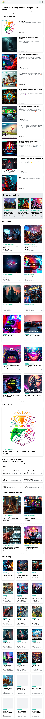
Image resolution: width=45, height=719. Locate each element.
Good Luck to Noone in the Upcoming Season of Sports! (7, 643)
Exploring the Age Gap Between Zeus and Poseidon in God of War (22, 643)
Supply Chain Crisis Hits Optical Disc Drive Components (11, 548)
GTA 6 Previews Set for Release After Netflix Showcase (11, 366)
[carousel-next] (40, 207)
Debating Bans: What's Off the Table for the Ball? (30, 123)
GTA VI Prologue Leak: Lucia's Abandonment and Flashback (10, 517)
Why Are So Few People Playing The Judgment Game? (22, 574)
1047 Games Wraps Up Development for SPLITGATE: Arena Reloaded (16, 457)
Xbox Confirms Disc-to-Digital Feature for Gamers (32, 517)
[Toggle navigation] (42, 2)
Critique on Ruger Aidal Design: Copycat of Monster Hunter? (8, 620)
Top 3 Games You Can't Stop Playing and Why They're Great (11, 396)
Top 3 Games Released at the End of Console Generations (32, 336)
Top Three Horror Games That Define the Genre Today (13, 463)
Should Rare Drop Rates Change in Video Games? (32, 548)
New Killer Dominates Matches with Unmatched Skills (8, 712)
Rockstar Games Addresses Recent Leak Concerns (36, 597)
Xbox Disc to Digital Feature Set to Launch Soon (10, 336)
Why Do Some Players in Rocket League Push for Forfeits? (9, 213)
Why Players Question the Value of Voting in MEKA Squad (22, 689)
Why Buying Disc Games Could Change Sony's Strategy (21, 620)
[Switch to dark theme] (40, 2)
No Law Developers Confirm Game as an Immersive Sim (19, 451)
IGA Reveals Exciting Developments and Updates (32, 277)
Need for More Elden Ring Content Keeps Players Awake (37, 666)
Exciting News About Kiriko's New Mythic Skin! (33, 396)
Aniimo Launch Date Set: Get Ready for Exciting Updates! (32, 366)
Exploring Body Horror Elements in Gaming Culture (12, 461)
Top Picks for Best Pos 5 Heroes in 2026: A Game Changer (7, 574)
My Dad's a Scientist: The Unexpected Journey (30, 71)
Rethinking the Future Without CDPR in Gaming (11, 247)
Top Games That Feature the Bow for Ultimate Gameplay (36, 620)
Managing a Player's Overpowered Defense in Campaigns (37, 689)
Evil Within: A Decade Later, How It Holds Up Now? (31, 158)
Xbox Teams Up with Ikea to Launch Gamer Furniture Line (8, 666)
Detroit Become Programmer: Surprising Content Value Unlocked (22, 712)
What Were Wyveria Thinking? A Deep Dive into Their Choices (8, 597)
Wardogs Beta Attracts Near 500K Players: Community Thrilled (33, 306)
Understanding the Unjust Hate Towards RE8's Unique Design (11, 306)
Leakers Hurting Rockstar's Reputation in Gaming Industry (36, 574)
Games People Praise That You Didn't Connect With (32, 247)
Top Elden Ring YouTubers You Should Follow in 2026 (21, 666)
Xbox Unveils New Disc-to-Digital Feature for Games (23, 213)
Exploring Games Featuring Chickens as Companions (8, 689)
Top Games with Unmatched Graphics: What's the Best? (36, 643)
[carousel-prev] (4, 207)
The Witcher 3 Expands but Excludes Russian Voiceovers (10, 277)
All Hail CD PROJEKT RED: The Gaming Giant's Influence (22, 597)
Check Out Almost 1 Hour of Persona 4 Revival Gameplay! (36, 213)
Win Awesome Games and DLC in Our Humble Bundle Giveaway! (37, 712)
